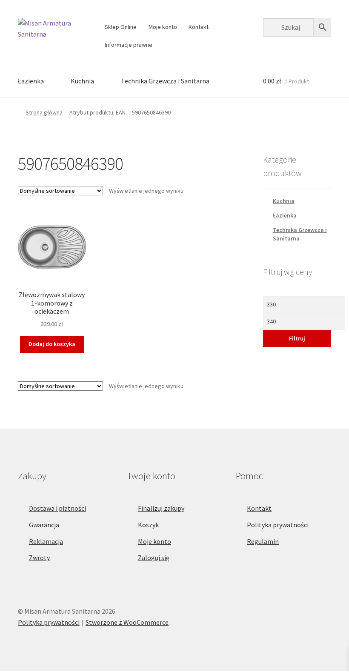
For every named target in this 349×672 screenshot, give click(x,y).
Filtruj (297, 338)
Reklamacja (46, 541)
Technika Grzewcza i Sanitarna (165, 81)
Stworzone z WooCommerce (127, 622)
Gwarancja (44, 524)
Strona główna (44, 112)
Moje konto (163, 27)
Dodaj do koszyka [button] (52, 344)
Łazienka (31, 81)
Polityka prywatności (278, 524)
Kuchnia (82, 81)
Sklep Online (121, 27)
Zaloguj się (153, 557)
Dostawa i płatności (57, 508)
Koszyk (148, 524)
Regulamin (263, 541)
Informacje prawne (128, 45)
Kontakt (199, 27)
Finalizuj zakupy (161, 508)
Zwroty (39, 557)
